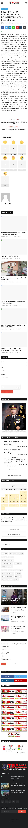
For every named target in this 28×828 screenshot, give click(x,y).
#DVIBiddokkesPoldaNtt (7, 557)
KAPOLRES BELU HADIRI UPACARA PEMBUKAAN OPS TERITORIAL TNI (11, 349)
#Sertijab (16, 579)
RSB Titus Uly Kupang (7, 566)
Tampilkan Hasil (11, 664)
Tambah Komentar (14, 470)
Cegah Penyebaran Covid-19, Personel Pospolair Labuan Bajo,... (18, 618)
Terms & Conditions (13, 822)
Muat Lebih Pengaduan (14, 534)
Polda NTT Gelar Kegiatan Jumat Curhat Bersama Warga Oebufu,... (18, 791)
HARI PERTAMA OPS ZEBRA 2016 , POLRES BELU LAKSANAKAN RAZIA (13, 233)
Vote (3, 664)
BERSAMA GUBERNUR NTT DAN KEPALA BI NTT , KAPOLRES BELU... (13, 326)
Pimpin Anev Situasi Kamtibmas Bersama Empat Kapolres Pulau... (18, 784)
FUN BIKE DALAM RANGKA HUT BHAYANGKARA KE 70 (14, 123)
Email (2, 367)
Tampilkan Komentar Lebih (14, 475)
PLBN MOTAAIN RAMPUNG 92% (10, 256)
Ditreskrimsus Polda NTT (7, 573)
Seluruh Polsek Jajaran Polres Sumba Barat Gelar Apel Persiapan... (17, 778)
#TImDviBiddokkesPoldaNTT (16, 553)
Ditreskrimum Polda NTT (7, 576)
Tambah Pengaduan (14, 529)
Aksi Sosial (18, 573)
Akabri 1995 (4, 553)
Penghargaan (19, 570)
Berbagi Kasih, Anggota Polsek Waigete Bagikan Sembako (14, 130)
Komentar (4, 357)
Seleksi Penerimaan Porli (8, 570)
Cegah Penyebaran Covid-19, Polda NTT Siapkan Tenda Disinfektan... (18, 628)
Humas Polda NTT (8, 23)
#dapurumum (18, 563)
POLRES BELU (4, 8)
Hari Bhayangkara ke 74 (7, 560)
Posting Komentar (7, 392)
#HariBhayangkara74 (7, 579)
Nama (3, 361)
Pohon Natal (18, 576)
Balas (20, 446)
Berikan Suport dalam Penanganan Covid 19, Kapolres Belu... (13, 278)
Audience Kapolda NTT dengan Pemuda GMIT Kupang (18, 608)
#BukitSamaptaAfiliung (7, 563)
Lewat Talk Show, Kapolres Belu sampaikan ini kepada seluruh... (13, 302)
